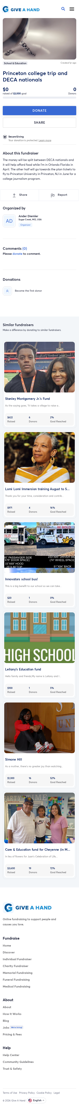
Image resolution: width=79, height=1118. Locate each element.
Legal (57, 1092)
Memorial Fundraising (18, 973)
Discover (9, 952)
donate (17, 253)
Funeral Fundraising (16, 979)
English (37, 1100)
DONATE (40, 110)
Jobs (6, 1027)
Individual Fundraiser (17, 959)
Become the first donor (28, 290)
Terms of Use (10, 1092)
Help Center (11, 1055)
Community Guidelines (18, 1062)
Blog (6, 1021)
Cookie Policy (44, 1092)
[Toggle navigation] (72, 9)
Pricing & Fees (12, 1034)
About (7, 1007)
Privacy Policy (27, 1092)
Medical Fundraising (16, 986)
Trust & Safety (12, 1068)
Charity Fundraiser (15, 966)
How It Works (12, 1014)
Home (7, 945)
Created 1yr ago (68, 62)
